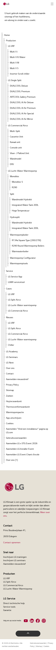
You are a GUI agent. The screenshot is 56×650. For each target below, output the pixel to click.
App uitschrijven (13, 418)
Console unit (16, 148)
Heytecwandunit (14, 401)
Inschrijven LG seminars (14, 560)
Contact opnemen (11, 543)
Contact (10, 374)
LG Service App (15, 277)
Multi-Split (15, 131)
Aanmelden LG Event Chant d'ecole (22, 455)
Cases (9, 289)
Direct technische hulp (14, 603)
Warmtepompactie (15, 412)
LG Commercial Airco (18, 126)
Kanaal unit (15, 142)
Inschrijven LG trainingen (15, 557)
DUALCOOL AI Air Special (22, 114)
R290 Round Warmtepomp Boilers (28, 246)
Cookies (10, 423)
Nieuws (9, 317)
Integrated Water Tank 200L (25, 205)
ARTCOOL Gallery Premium (23, 97)
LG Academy (12, 352)
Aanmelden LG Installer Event (20, 449)
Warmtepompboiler (19, 235)
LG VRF (11, 46)
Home (7, 35)
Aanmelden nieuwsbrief (17, 379)
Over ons (10, 368)
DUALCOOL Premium (20, 91)
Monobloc (14, 176)
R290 (14, 187)
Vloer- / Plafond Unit (19, 153)
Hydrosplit (15, 217)
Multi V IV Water (17, 57)
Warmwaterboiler (20, 251)
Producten (11, 41)
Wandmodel (15, 159)
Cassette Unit (16, 137)
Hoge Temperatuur (20, 211)
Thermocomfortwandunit (18, 407)
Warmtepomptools (19, 263)
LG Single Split (14, 80)
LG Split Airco (14, 300)
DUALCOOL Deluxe (19, 86)
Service (9, 271)
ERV (12, 164)
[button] (28, 634)
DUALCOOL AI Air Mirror (21, 119)
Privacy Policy (12, 385)
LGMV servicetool (16, 282)
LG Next (10, 363)
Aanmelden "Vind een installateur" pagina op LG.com (27, 431)
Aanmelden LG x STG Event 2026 (21, 443)
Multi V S (14, 68)
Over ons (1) (12, 460)
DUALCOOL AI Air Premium (23, 108)
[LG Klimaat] (6, 4)
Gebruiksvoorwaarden (16, 438)
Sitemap (10, 390)
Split (12, 194)
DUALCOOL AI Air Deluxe (22, 102)
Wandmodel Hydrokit (22, 200)
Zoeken (9, 396)
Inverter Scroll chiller (19, 74)
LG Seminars (12, 357)
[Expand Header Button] (52, 4)
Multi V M (14, 63)
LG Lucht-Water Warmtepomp (22, 171)
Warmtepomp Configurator (23, 258)
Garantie (7, 610)
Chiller (11, 345)
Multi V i (14, 52)
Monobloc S (17, 182)
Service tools (9, 607)
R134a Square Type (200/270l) (26, 240)
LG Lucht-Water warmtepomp (22, 305)
